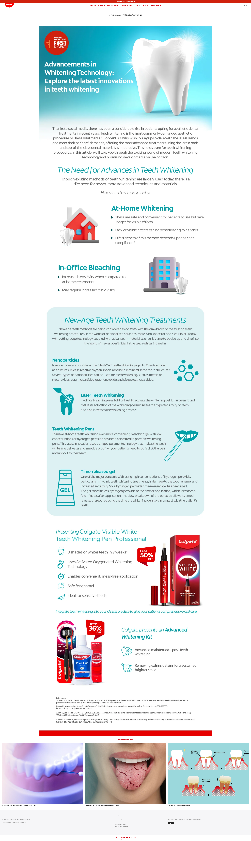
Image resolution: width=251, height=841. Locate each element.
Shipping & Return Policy (120, 824)
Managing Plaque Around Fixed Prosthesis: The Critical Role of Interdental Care (18, 805)
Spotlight (145, 5)
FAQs (116, 829)
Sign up (170, 823)
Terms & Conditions (119, 819)
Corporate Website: (14, 822)
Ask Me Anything (156, 5)
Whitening (101, 5)
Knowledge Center (126, 5)
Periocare (93, 5)
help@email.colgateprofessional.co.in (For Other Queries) (17, 819)
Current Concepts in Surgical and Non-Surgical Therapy (179, 805)
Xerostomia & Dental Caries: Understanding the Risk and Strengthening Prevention (102, 805)
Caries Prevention (112, 5)
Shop (137, 5)
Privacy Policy (118, 822)
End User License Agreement (121, 826)
